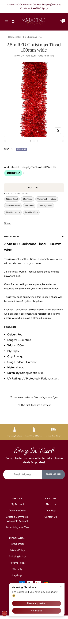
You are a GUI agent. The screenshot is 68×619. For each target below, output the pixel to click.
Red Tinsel (29, 205)
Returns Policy (17, 562)
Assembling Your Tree (17, 527)
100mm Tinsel (12, 199)
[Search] (13, 21)
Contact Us (50, 516)
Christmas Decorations (46, 199)
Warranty (17, 569)
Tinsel (33, 259)
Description (12, 236)
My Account (17, 504)
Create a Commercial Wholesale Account (17, 519)
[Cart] (61, 21)
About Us (51, 504)
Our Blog (50, 510)
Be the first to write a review (34, 405)
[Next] (62, 141)
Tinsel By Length (13, 212)
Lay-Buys (17, 575)
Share (7, 223)
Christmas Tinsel (13, 205)
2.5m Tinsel (27, 199)
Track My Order (17, 510)
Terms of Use (17, 543)
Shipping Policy (17, 556)
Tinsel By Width (31, 212)
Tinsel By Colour (45, 205)
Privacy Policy (17, 550)
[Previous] (5, 141)
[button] (34, 404)
